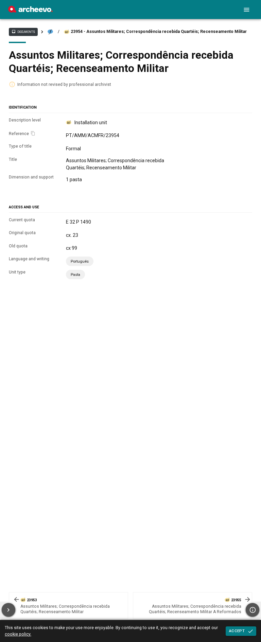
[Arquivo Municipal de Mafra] (30, 11)
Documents (23, 32)
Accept (237, 630)
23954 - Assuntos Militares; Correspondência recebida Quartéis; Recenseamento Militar (159, 31)
